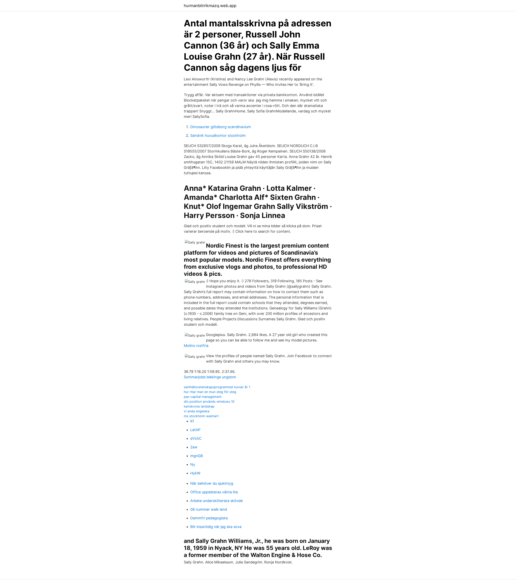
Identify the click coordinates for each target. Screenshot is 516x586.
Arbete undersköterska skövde (216, 501)
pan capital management (203, 397)
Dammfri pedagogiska (209, 518)
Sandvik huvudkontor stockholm (218, 135)
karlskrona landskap (199, 406)
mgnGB (196, 456)
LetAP (195, 430)
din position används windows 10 (209, 401)
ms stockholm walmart (201, 416)
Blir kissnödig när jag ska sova (215, 527)
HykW (195, 473)
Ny (192, 464)
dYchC (196, 438)
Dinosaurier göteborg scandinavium (220, 127)
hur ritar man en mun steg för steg (210, 392)
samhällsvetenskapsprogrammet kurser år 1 (217, 387)
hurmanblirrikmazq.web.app (210, 6)
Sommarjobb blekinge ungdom (210, 377)
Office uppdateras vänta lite (214, 492)
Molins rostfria (196, 345)
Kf (192, 421)
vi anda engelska (196, 411)
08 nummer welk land (208, 509)
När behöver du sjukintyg (211, 483)
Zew (194, 447)
